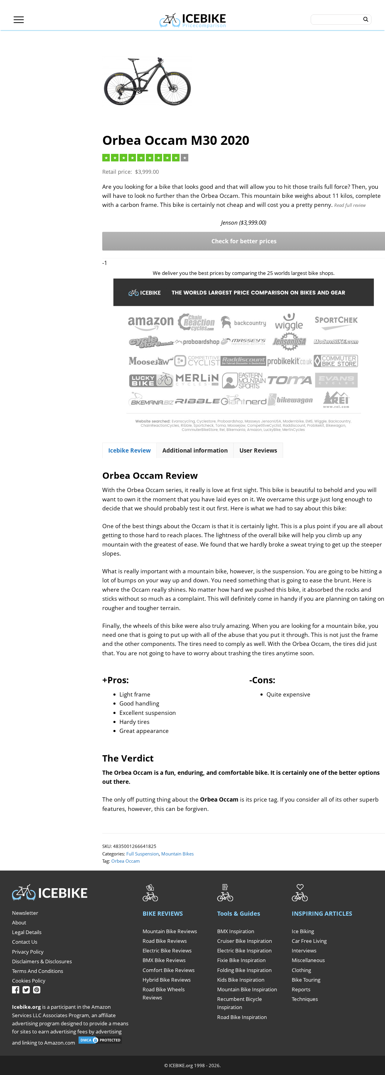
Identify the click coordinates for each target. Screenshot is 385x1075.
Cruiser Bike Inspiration (244, 940)
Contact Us (24, 941)
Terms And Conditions (37, 971)
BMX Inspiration (235, 931)
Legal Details (27, 932)
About (19, 922)
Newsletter (25, 912)
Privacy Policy (28, 951)
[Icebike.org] (192, 19)
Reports (301, 989)
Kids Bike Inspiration (240, 979)
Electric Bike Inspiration (244, 950)
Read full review (350, 205)
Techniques (305, 999)
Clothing (301, 970)
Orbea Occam (125, 861)
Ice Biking (303, 931)
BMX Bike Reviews (164, 960)
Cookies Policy (28, 980)
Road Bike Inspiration (242, 1017)
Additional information (195, 450)
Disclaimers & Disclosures (42, 961)
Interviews (304, 950)
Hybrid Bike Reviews (167, 979)
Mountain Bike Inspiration (247, 989)
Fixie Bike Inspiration (241, 960)
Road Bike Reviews (165, 940)
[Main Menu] (19, 19)
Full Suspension (142, 854)
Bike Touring (306, 979)
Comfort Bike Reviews (169, 970)
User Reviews (258, 450)
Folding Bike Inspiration (244, 970)
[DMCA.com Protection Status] (100, 1042)
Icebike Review (129, 450)
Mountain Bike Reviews (170, 931)
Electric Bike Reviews (167, 950)
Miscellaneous (308, 960)
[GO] (366, 19)
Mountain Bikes (177, 854)
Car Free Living (309, 940)
